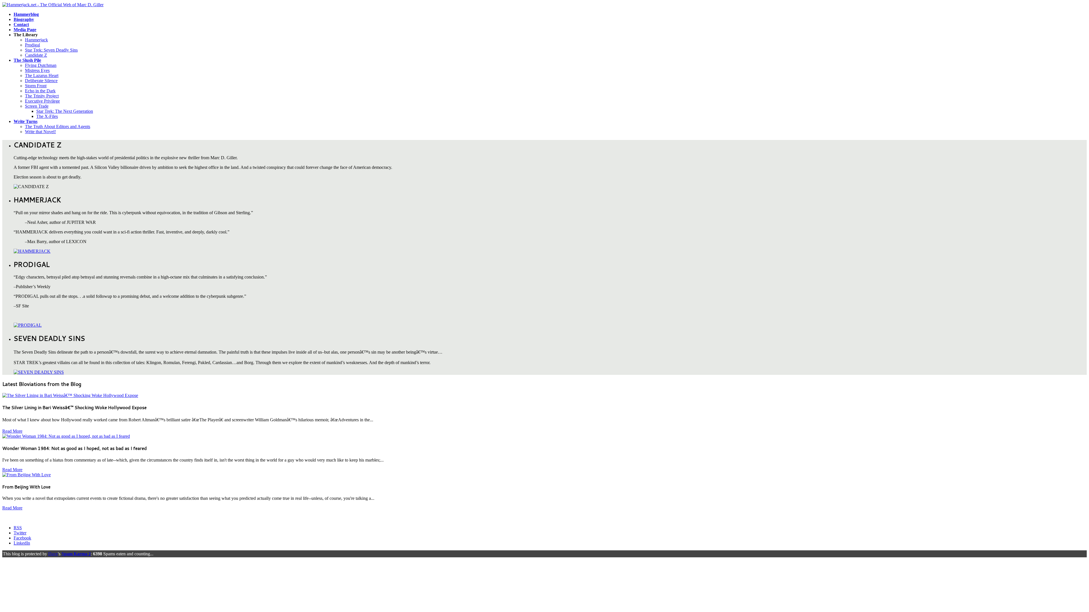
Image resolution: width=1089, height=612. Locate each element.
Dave (53, 553)
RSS (18, 527)
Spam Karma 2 (76, 553)
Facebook (22, 538)
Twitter (20, 532)
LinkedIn (22, 543)
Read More (12, 431)
